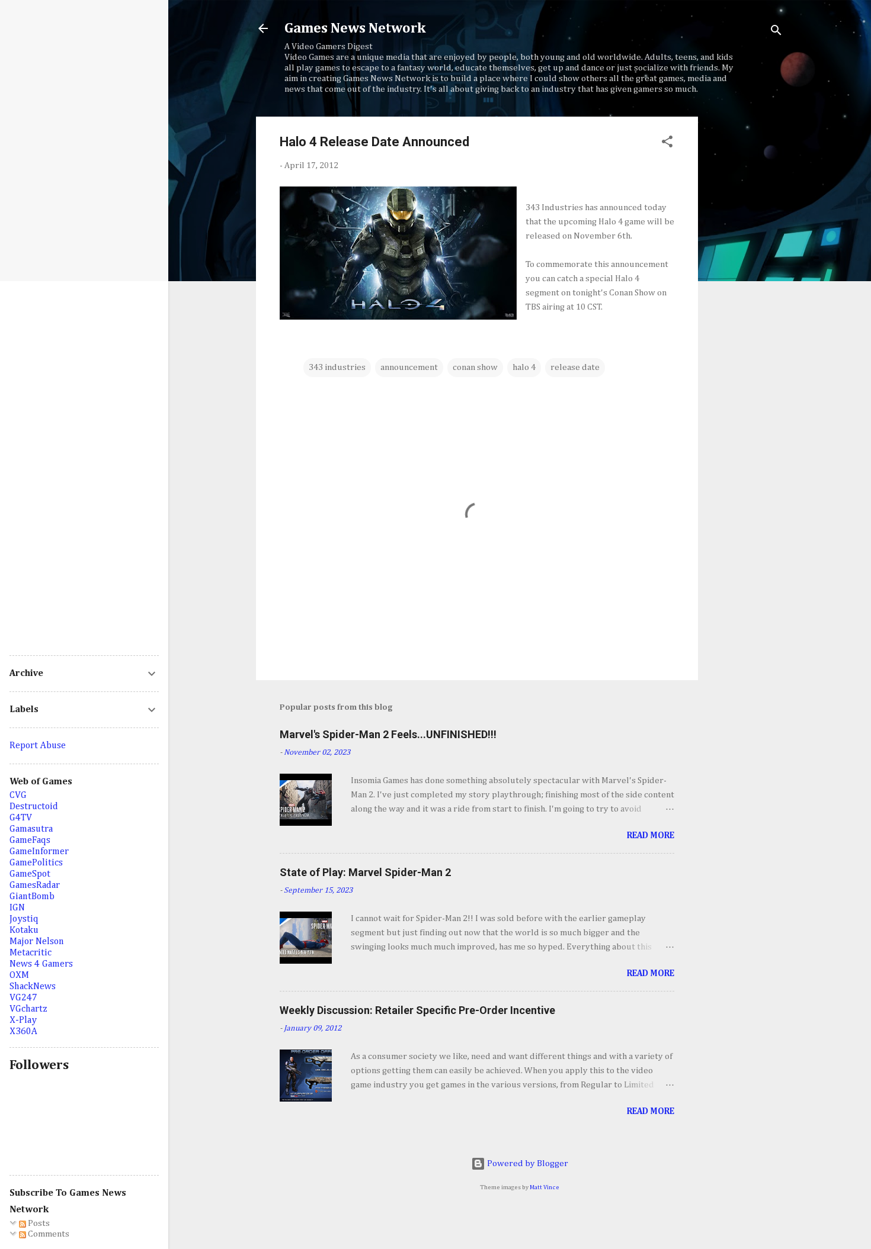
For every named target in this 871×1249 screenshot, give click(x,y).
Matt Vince (544, 1187)
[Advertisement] (745, 294)
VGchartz (28, 1009)
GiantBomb (32, 897)
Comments (47, 1233)
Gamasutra (31, 829)
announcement (409, 367)
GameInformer (39, 852)
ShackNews (32, 987)
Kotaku (24, 930)
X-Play (23, 1020)
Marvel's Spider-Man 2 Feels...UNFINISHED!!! (388, 734)
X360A (23, 1031)
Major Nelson (36, 942)
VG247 (23, 998)
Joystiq (24, 919)
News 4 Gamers (41, 964)
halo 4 (524, 367)
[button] (667, 143)
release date (575, 367)
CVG (18, 795)
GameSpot (29, 874)
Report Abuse (37, 746)
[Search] (776, 32)
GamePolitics (36, 863)
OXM (19, 975)
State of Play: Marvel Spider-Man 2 (365, 872)
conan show (475, 367)
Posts (38, 1223)
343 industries (337, 367)
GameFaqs (29, 840)
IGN (17, 908)
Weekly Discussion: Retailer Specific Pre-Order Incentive (417, 1010)
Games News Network (354, 28)
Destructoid (33, 807)
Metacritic (30, 953)
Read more (650, 835)
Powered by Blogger (526, 1163)
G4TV (20, 818)
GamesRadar (34, 885)
